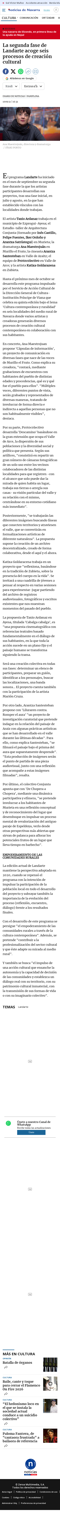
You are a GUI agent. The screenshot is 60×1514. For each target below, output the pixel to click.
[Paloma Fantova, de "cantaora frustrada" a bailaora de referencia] (50, 1436)
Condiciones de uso (49, 1492)
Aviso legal (7, 1492)
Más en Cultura (19, 1353)
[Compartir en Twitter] (13, 72)
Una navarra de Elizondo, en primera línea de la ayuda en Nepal (29, 33)
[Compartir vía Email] (36, 72)
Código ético (19, 1497)
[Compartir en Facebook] (6, 72)
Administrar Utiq (9, 1503)
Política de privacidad (26, 1492)
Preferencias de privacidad (33, 1503)
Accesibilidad (35, 1497)
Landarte (23, 1006)
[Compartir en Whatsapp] (21, 72)
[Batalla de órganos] (50, 1365)
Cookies (5, 1497)
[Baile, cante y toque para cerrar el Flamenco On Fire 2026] (50, 1384)
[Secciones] (3, 10)
